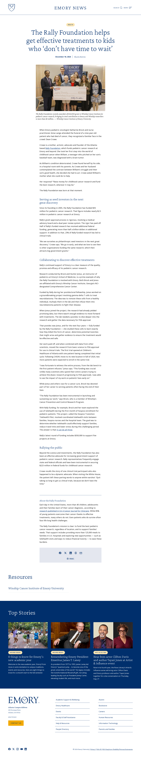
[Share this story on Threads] (75, 553)
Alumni (101, 700)
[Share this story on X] (65, 553)
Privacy (93, 749)
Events (58, 711)
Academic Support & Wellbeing (67, 700)
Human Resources (106, 717)
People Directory (62, 729)
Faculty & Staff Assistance (65, 717)
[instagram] (17, 749)
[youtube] (21, 749)
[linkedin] (25, 749)
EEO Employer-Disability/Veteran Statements (117, 749)
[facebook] (9, 749)
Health (70, 25)
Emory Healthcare (63, 705)
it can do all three (64, 430)
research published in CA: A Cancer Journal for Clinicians (64, 511)
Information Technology (108, 723)
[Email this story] (80, 553)
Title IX (99, 749)
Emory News (70, 7)
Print (71, 559)
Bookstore (103, 705)
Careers (102, 711)
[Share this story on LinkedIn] (70, 553)
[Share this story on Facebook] (60, 553)
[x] (13, 749)
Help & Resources (62, 723)
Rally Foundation (52, 148)
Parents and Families (107, 729)
